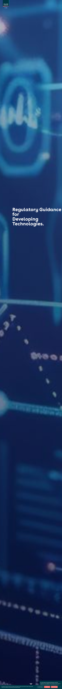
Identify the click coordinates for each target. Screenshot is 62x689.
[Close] (60, 687)
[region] (31, 687)
